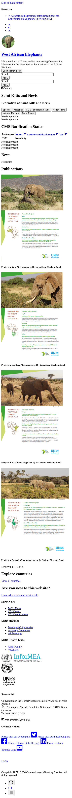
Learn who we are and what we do (19, 595)
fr (9, 27)
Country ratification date (41, 134)
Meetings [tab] (18, 110)
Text (62, 134)
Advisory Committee (19, 630)
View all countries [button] (10, 580)
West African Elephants (21, 54)
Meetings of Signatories (20, 627)
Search (5, 74)
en (9, 24)
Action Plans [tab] (59, 110)
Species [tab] (7, 110)
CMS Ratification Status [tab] (38, 110)
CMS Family (15, 646)
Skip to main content (12, 2)
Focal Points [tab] (28, 113)
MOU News (14, 608)
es (9, 30)
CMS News (14, 611)
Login (4, 761)
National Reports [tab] (11, 113)
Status (19, 134)
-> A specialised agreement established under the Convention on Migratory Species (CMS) (33, 17)
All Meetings (15, 633)
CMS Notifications (18, 614)
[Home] (8, 47)
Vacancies (13, 649)
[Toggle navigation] (11, 782)
